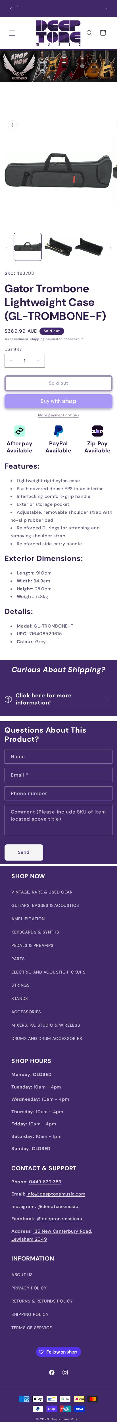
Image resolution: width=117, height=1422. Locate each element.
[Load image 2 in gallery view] (58, 247)
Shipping (37, 339)
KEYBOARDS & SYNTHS (35, 932)
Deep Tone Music (66, 1419)
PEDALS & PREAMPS (32, 945)
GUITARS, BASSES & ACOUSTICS (45, 905)
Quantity (13, 349)
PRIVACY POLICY (29, 1288)
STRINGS (20, 985)
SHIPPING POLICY (30, 1314)
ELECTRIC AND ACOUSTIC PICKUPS (48, 972)
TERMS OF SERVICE (31, 1328)
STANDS (19, 998)
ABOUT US (22, 1275)
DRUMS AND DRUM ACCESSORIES (46, 1038)
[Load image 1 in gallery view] (27, 247)
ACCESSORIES (26, 1012)
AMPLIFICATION (28, 919)
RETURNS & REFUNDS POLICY (42, 1301)
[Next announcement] (106, 8)
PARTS (18, 959)
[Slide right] (111, 248)
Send (24, 852)
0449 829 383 (45, 1182)
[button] (11, 32)
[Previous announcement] (11, 8)
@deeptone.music (57, 1206)
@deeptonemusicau (59, 1219)
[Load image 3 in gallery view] (89, 247)
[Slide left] (6, 248)
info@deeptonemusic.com (55, 1194)
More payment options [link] (58, 415)
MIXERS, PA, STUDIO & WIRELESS (45, 1025)
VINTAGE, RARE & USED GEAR (42, 892)
